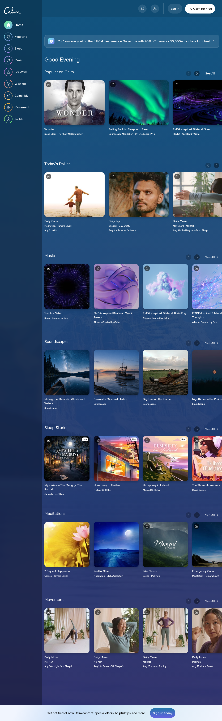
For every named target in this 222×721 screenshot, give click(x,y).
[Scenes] (155, 9)
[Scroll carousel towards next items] (197, 73)
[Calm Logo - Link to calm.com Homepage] (13, 10)
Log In (175, 9)
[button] (131, 41)
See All (210, 73)
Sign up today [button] (162, 713)
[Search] (142, 9)
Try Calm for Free (200, 9)
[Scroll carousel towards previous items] (188, 73)
